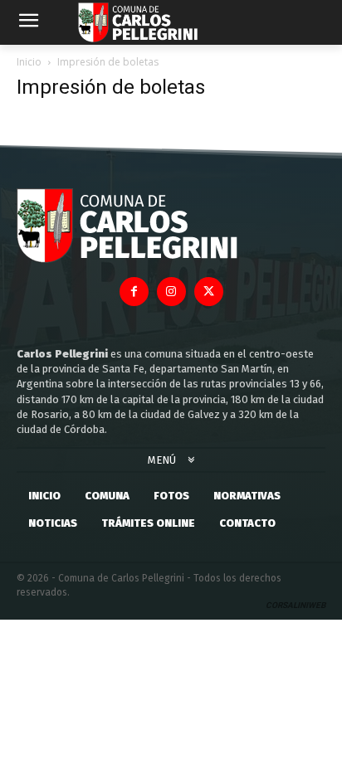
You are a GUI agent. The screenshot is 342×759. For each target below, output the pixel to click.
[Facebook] (134, 291)
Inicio (29, 62)
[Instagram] (171, 291)
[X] (208, 291)
